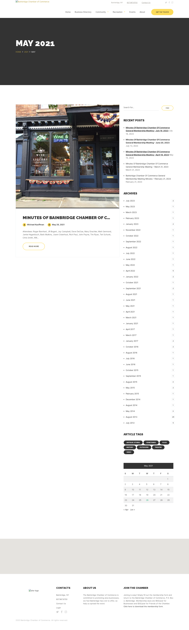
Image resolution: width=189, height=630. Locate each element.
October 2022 (132, 236)
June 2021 (130, 300)
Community (101, 12)
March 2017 (131, 335)
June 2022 (130, 259)
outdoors (144, 447)
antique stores (133, 442)
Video (128, 452)
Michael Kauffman (35, 224)
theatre (158, 447)
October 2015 (132, 370)
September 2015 (133, 376)
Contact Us (146, 3)
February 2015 (132, 393)
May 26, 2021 (58, 224)
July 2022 (130, 253)
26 (147, 500)
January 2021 (132, 323)
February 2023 (132, 218)
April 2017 (130, 329)
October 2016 (132, 347)
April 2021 (130, 312)
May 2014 (130, 411)
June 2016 (130, 364)
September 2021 (133, 288)
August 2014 (131, 405)
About (142, 12)
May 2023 (130, 206)
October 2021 (132, 282)
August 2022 (131, 247)
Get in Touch (162, 12)
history (129, 447)
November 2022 (133, 230)
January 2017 (132, 341)
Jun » (132, 509)
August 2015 (131, 382)
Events (132, 12)
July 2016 (130, 358)
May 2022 (130, 265)
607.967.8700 (132, 3)
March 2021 (131, 317)
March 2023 (131, 212)
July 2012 (130, 423)
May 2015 (130, 387)
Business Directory (83, 12)
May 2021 (130, 306)
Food (164, 442)
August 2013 (131, 417)
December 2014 (133, 399)
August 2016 (131, 352)
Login (58, 608)
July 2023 (130, 201)
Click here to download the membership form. (143, 606)
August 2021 (131, 294)
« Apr (126, 509)
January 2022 (132, 276)
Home (68, 12)
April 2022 (130, 271)
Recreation (117, 12)
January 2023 (132, 224)
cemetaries (151, 442)
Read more (34, 246)
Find (167, 108)
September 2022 (133, 241)
